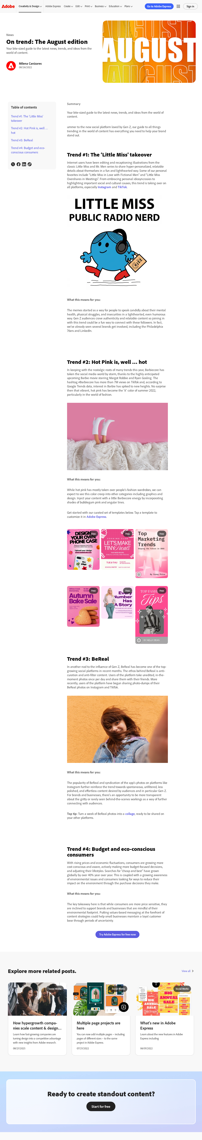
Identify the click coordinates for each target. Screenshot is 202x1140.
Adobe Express (53, 6)
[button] (178, 6)
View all (186, 971)
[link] (13, 164)
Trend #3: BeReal (22, 140)
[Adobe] (8, 6)
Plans (127, 6)
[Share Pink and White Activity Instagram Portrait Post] (94, 533)
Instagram (104, 187)
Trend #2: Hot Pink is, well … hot (29, 130)
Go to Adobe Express (159, 6)
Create (67, 6)
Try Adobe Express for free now (117, 934)
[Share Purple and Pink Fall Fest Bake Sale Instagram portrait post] (94, 590)
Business (99, 6)
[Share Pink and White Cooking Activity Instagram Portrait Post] (129, 533)
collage (130, 814)
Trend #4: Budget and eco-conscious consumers (28, 150)
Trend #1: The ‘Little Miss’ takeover (27, 118)
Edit (78, 6)
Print (87, 6)
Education (114, 6)
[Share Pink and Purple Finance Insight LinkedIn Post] (129, 590)
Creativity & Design (29, 6)
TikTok (122, 187)
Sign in (190, 6)
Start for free (101, 1106)
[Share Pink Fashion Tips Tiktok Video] (163, 590)
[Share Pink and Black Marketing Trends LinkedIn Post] (163, 533)
